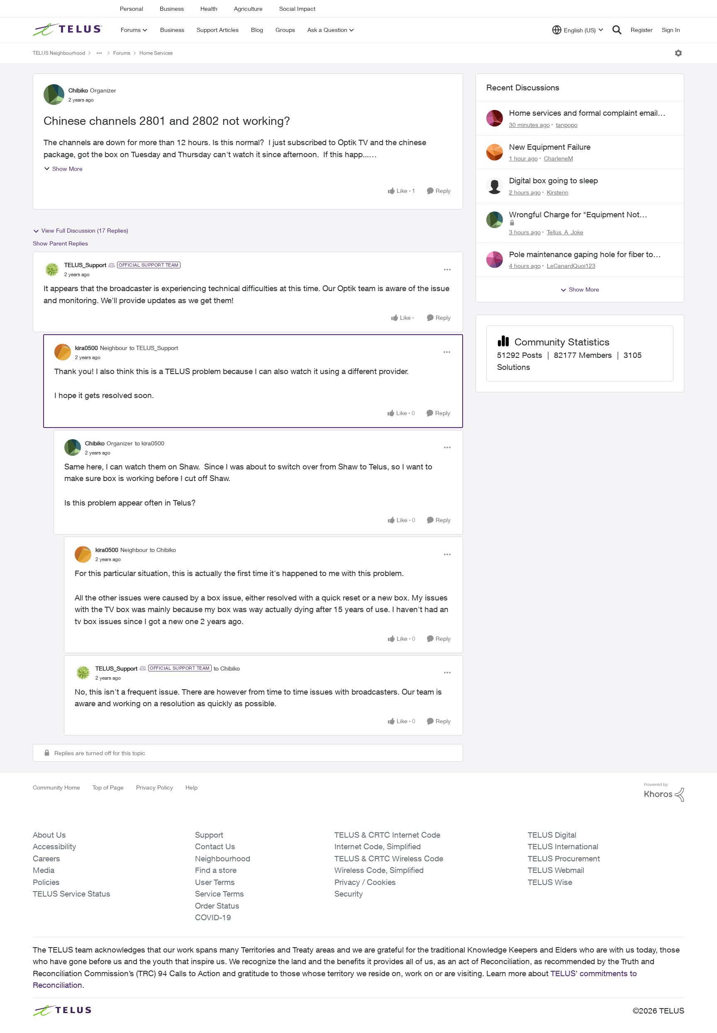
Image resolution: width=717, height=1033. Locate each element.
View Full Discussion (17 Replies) (84, 230)
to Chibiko (163, 549)
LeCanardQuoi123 (571, 265)
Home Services (156, 53)
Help (191, 787)
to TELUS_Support (153, 347)
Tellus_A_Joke (565, 232)
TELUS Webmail (556, 870)
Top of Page (108, 787)
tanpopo (567, 124)
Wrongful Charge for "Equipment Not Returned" (574, 215)
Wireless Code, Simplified (379, 870)
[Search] (617, 30)
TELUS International (563, 846)
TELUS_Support (85, 264)
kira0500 (86, 347)
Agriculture (248, 8)
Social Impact (297, 8)
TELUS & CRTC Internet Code (387, 834)
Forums (121, 53)
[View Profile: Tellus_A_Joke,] (494, 219)
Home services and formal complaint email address (583, 113)
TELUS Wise (550, 882)
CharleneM (558, 158)
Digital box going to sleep (553, 180)
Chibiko (78, 90)
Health (208, 8)
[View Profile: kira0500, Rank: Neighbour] (62, 352)
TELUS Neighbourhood (59, 53)
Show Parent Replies (60, 243)
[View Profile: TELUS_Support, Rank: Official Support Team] (52, 269)
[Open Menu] (678, 53)
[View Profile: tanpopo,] (494, 118)
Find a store (216, 870)
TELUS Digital (552, 834)
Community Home (56, 787)
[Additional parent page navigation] (99, 53)
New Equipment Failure (549, 146)
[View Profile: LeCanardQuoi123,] (494, 259)
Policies (46, 882)
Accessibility (54, 846)
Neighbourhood (222, 858)
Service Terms (219, 893)
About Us (49, 834)
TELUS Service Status (71, 893)
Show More (67, 168)
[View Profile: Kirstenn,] (494, 185)
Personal (131, 8)
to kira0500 (149, 443)
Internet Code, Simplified (377, 846)
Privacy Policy (154, 787)
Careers (46, 858)
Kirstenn (557, 192)
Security (348, 893)
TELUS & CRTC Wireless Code (388, 858)
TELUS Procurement (564, 858)
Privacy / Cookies (365, 882)
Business (172, 8)
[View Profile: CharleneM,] (494, 152)
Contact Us (215, 846)
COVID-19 (213, 917)
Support (209, 834)
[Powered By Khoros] (664, 792)
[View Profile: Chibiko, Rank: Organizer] (54, 94)
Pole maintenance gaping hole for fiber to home (581, 255)
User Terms (215, 882)
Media (43, 870)
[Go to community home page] (68, 29)
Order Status (217, 905)
